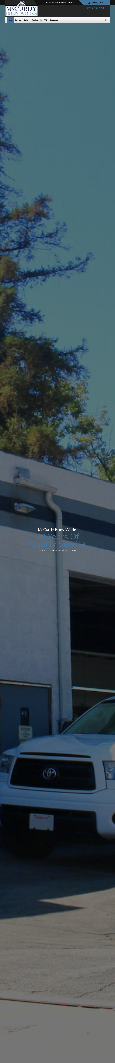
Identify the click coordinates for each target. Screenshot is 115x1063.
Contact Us (54, 20)
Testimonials (37, 20)
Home (10, 20)
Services (18, 20)
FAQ (45, 20)
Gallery (27, 20)
